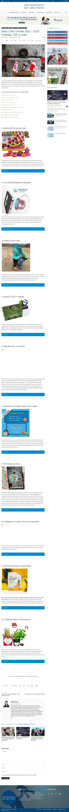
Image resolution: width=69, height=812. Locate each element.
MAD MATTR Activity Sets (9, 95)
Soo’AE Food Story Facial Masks (11, 114)
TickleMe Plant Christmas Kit (10, 117)
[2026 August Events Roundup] (50, 112)
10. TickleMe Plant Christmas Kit (15, 619)
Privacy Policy (39, 809)
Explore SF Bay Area (14, 12)
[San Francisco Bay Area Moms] (34, 6)
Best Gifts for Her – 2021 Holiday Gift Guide (35, 694)
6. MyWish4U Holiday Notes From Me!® (19, 406)
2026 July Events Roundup (60, 117)
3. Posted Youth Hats (10, 241)
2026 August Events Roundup (61, 110)
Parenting (31, 12)
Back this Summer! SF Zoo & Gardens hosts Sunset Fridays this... (60, 105)
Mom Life (24, 12)
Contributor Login (61, 809)
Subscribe (64, 43)
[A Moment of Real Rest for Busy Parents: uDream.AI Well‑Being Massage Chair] (8, 731)
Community (48, 12)
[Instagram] (62, 1)
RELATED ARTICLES (10, 724)
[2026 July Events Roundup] (50, 119)
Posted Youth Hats (7, 100)
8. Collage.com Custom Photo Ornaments (20, 522)
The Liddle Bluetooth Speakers (11, 97)
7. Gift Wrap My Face (10, 464)
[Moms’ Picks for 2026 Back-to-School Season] (23, 731)
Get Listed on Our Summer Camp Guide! (42, 0)
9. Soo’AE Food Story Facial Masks (16, 566)
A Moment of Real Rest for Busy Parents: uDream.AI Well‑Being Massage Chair (7, 739)
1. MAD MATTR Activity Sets (13, 128)
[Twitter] (66, 1)
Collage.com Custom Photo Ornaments (13, 112)
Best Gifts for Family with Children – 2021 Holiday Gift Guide (10, 694)
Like (66, 31)
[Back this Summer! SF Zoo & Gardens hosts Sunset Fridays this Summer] (38, 731)
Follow (65, 34)
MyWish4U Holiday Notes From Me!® (12, 107)
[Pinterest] (64, 1)
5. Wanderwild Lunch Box (13, 346)
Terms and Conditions (47, 809)
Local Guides (50, 83)
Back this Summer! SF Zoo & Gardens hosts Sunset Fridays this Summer (37, 739)
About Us (56, 12)
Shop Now (5, 170)
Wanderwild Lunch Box (9, 105)
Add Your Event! (22, 0)
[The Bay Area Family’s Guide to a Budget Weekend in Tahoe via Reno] (50, 99)
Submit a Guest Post (30, 0)
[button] (66, 12)
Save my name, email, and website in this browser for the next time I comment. (20, 775)
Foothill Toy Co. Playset (9, 102)
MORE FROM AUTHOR (27, 724)
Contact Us (52, 0)
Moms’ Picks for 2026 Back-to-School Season (57, 87)
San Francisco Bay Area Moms (55, 89)
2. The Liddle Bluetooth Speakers (16, 182)
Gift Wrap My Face (7, 109)
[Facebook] (60, 1)
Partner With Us (15, 0)
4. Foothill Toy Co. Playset (12, 297)
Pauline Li (6, 37)
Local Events (40, 12)
